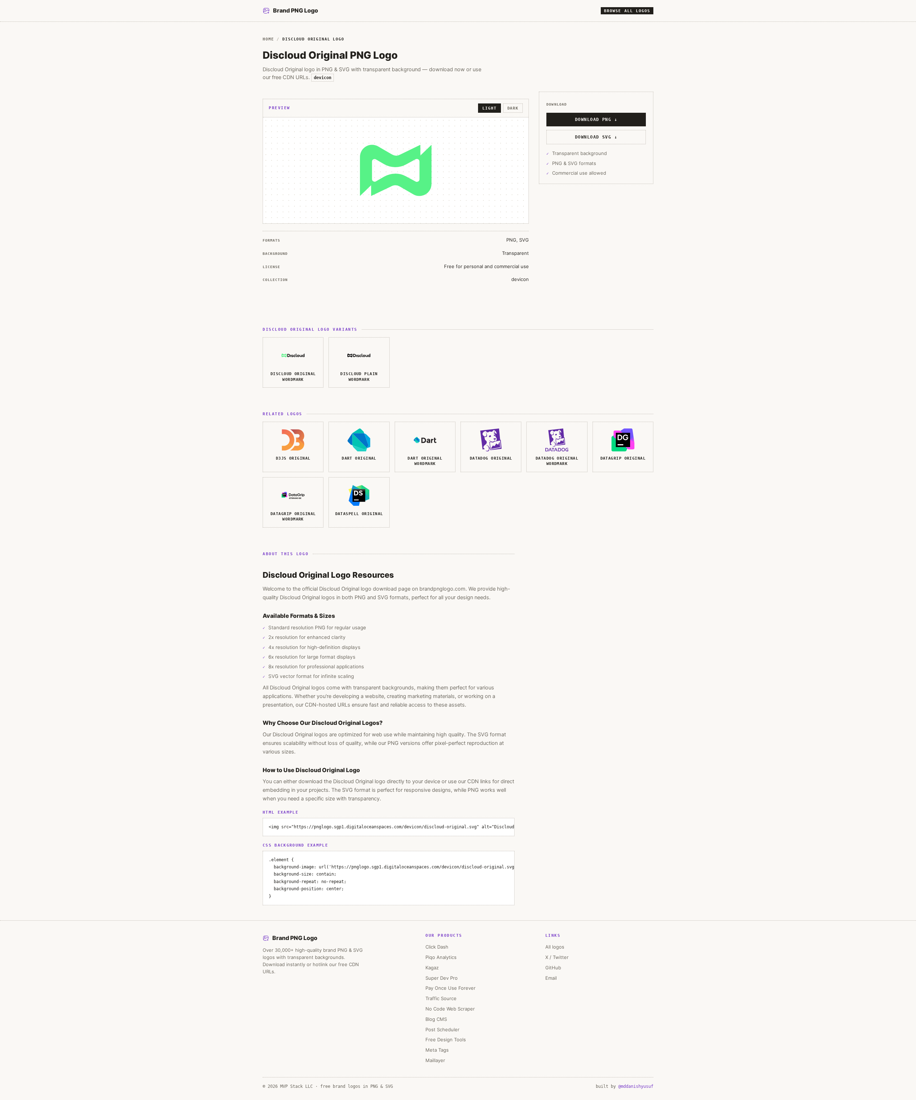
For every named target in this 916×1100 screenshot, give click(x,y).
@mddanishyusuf (635, 1086)
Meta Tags (437, 1050)
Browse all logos (627, 11)
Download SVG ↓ (596, 136)
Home (268, 39)
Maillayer (435, 1060)
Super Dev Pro (441, 978)
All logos (554, 947)
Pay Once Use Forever (450, 988)
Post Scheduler (442, 1029)
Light (489, 108)
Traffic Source (441, 998)
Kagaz (432, 967)
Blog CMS (436, 1019)
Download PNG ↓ (596, 119)
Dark (512, 108)
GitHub (553, 967)
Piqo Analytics (441, 957)
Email (551, 978)
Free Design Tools (445, 1039)
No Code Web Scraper (450, 1009)
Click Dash (436, 947)
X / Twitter (557, 957)
